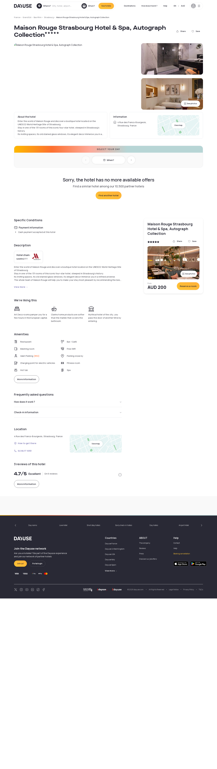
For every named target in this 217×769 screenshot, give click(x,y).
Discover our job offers (148, 559)
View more (19, 286)
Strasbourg (49, 17)
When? (110, 160)
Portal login (37, 563)
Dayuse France (111, 543)
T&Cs (201, 589)
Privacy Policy (188, 589)
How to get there (27, 443)
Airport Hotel (184, 525)
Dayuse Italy (110, 559)
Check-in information (26, 412)
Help (165, 6)
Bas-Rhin (37, 17)
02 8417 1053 (25, 450)
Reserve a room (188, 286)
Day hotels (154, 525)
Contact (176, 543)
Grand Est (27, 17)
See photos (192, 103)
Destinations (130, 6)
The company (144, 543)
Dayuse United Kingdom (114, 549)
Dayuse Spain (110, 565)
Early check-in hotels (123, 525)
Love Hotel (63, 525)
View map (178, 125)
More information (26, 379)
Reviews (142, 548)
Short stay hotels (93, 525)
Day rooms (32, 525)
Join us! (20, 563)
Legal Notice (173, 589)
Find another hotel (109, 195)
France (17, 17)
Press (141, 553)
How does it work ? (149, 6)
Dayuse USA (110, 554)
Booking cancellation (181, 553)
